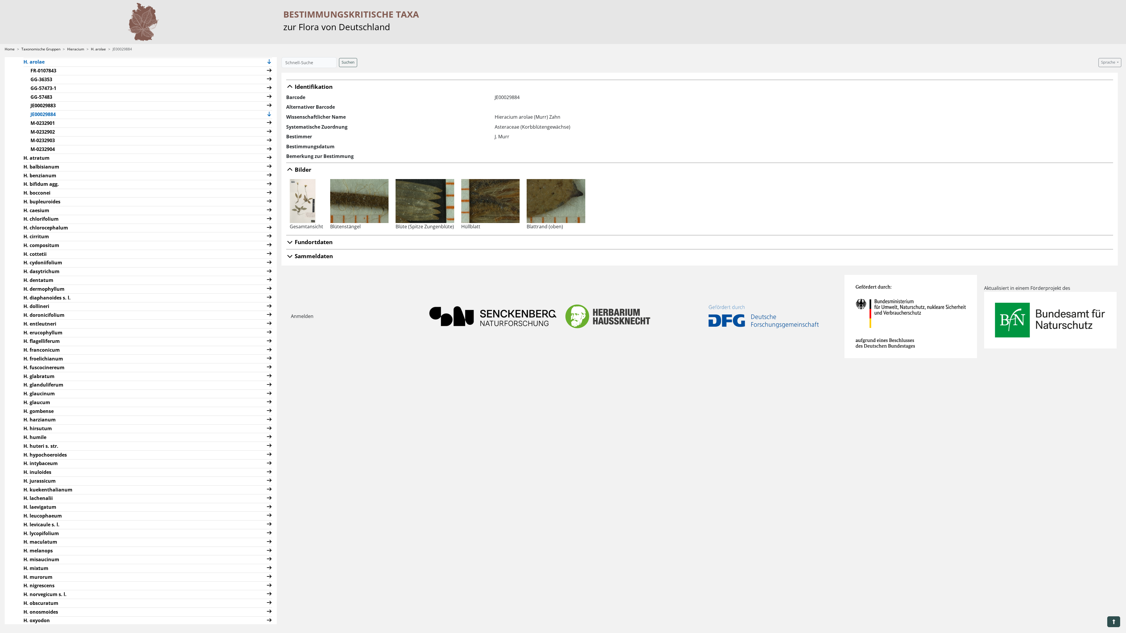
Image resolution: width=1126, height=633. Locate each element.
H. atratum (36, 158)
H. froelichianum (43, 358)
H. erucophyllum (42, 332)
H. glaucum (36, 402)
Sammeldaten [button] (313, 256)
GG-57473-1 (43, 88)
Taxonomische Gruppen (40, 49)
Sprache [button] (1108, 62)
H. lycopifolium (41, 533)
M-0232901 (42, 123)
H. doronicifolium (44, 315)
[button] (269, 62)
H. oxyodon (36, 620)
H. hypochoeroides (45, 455)
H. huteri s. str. (40, 446)
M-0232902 (42, 132)
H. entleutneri (39, 324)
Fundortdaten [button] (313, 242)
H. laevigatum (39, 507)
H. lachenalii (38, 498)
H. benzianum (39, 175)
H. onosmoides (40, 612)
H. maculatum (40, 542)
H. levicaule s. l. (41, 524)
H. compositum (41, 245)
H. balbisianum (41, 167)
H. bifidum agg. (41, 184)
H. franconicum (41, 350)
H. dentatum (38, 280)
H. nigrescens (39, 585)
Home (10, 49)
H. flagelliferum (41, 341)
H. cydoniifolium (42, 262)
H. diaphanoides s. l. (47, 298)
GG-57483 (41, 97)
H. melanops (38, 550)
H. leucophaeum (42, 516)
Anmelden (302, 316)
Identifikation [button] (313, 87)
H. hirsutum (37, 428)
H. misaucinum (41, 559)
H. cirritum (36, 236)
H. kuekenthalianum (47, 489)
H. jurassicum (39, 481)
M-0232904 (42, 149)
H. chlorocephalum (45, 227)
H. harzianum (39, 419)
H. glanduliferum (43, 385)
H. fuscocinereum (44, 367)
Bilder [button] (302, 169)
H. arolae (98, 49)
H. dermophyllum (44, 289)
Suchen (348, 62)
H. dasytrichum (41, 271)
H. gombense (38, 411)
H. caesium (36, 210)
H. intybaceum (40, 463)
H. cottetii (35, 254)
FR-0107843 (43, 70)
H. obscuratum (40, 603)
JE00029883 (43, 105)
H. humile (34, 437)
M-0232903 (42, 140)
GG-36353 (41, 79)
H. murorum (37, 577)
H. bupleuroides (41, 201)
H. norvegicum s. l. (45, 594)
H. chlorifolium (41, 219)
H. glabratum (39, 376)
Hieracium (75, 49)
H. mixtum (35, 568)
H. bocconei (36, 193)
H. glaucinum (39, 393)
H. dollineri (36, 306)
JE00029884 (45, 114)
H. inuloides (37, 472)
